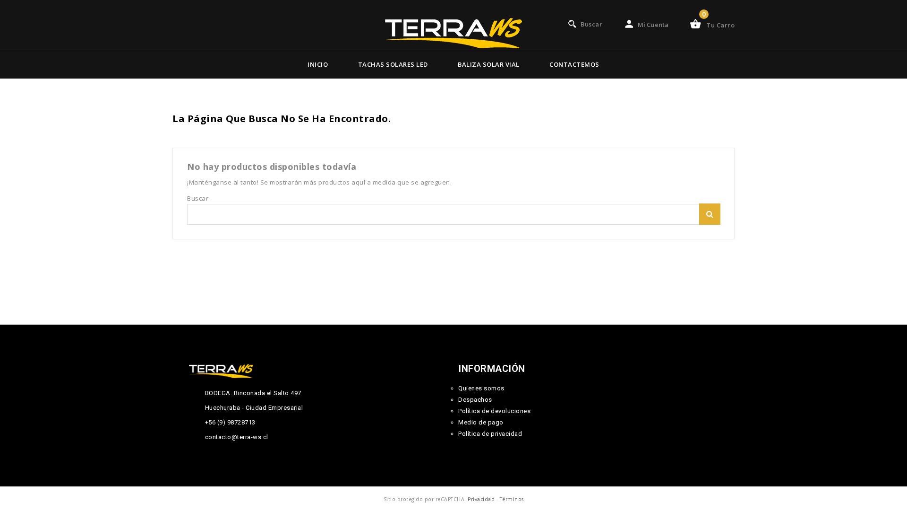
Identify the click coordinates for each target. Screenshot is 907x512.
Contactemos (574, 64)
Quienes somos (481, 388)
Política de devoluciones (494, 411)
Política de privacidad (490, 433)
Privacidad (481, 499)
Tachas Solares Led (393, 64)
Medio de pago (481, 422)
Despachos (475, 399)
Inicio (318, 64)
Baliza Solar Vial (489, 64)
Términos (512, 499)
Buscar (709, 214)
